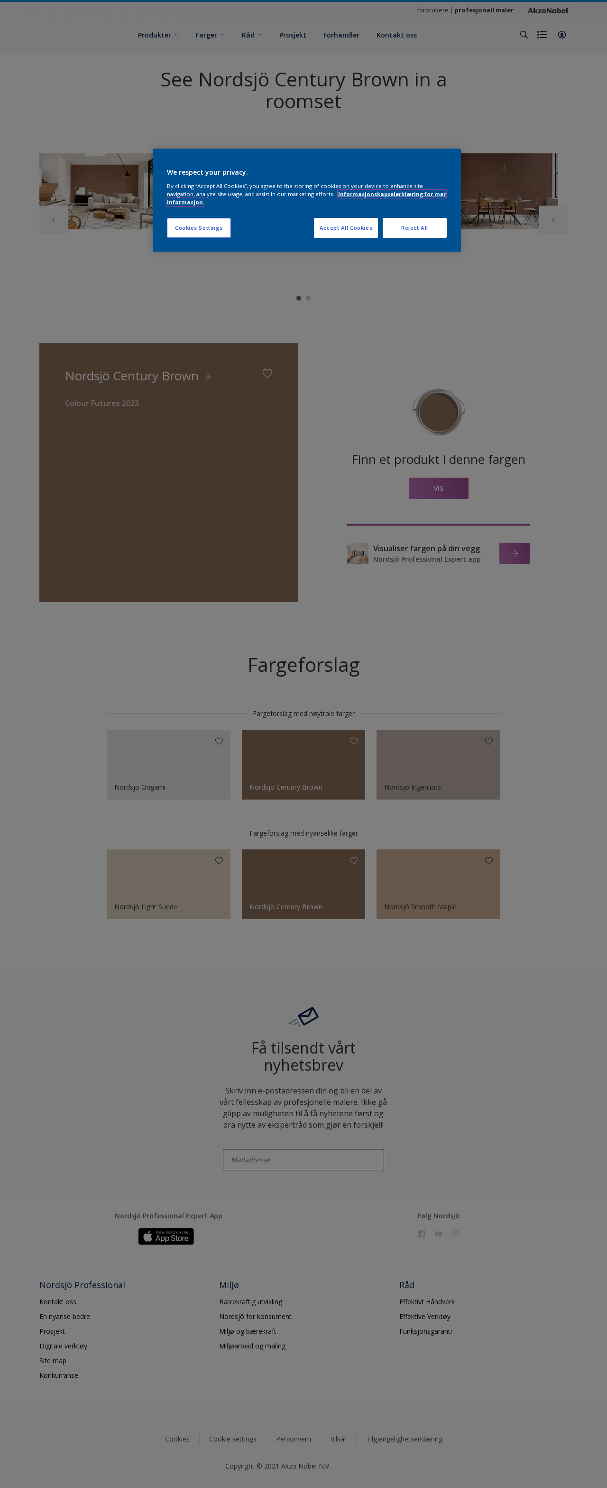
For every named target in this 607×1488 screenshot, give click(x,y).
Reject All (414, 227)
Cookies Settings (199, 227)
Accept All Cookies (346, 227)
